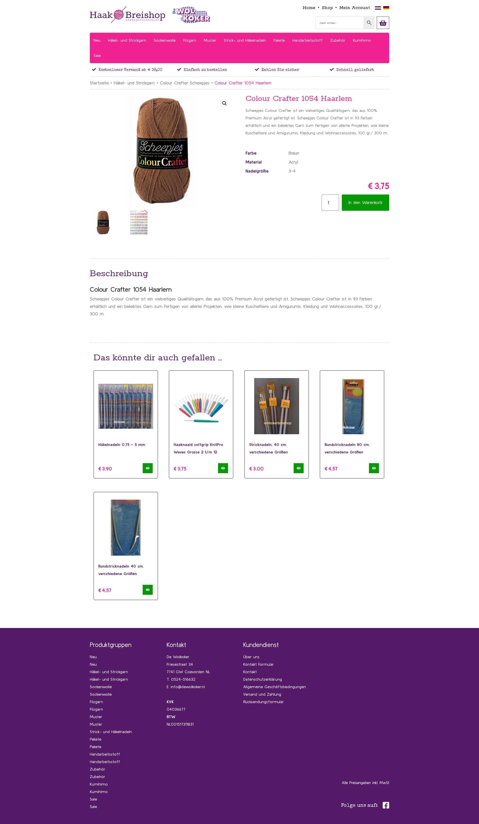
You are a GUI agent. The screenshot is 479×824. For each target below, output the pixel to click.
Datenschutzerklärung (262, 679)
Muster (96, 716)
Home (309, 7)
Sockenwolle (101, 686)
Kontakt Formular (258, 664)
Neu (93, 656)
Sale (93, 799)
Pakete (95, 739)
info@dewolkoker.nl (188, 686)
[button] (224, 103)
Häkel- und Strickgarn (134, 82)
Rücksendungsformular (263, 701)
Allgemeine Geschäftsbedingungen (274, 686)
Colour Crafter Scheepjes (185, 82)
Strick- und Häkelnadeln (111, 731)
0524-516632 (183, 679)
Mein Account (354, 7)
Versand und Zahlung (262, 694)
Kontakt (250, 671)
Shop (327, 7)
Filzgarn (96, 701)
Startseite (99, 82)
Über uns (251, 656)
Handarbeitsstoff (105, 754)
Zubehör (97, 769)
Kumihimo (99, 784)
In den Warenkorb (365, 202)
